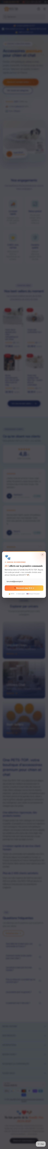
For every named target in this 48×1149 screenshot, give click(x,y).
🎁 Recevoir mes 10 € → (24, 588)
